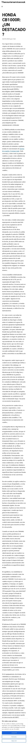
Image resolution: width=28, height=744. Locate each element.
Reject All (14, 740)
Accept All (14, 732)
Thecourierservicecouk (13, 2)
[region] (14, 731)
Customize (14, 736)
